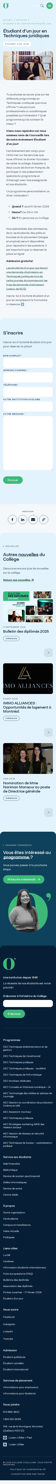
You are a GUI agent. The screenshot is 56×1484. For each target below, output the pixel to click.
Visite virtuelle (11, 1231)
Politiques (8, 1237)
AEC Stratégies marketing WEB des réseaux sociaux (23, 1126)
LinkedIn (8, 1331)
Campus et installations (17, 1224)
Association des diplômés (18, 1286)
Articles (21, 20)
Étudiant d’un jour (13, 1298)
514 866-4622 (11, 1411)
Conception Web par (28, 1474)
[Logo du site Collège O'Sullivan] (6, 5)
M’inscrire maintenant (21, 879)
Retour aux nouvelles (16, 580)
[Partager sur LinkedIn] (22, 519)
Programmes (11, 1040)
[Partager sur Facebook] (12, 519)
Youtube (8, 1338)
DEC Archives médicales (17, 1080)
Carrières (8, 1261)
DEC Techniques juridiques (18, 1062)
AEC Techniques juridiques (18, 1118)
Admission (10, 1350)
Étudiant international (15, 1369)
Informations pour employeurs (20, 1387)
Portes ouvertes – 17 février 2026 (22, 1292)
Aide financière (11, 1163)
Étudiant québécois (14, 1357)
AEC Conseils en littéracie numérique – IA (27, 1087)
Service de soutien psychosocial (21, 1176)
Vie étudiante (10, 1218)
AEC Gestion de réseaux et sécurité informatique (23, 1135)
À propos (9, 1205)
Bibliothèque (10, 1169)
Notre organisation (14, 1212)
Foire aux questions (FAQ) (18, 1273)
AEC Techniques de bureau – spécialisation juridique (27, 1144)
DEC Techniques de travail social (21, 1056)
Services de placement (18, 1380)
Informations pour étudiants (19, 1393)
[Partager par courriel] (33, 519)
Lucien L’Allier (16, 1444)
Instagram (9, 1324)
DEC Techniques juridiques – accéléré (24, 1068)
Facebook (9, 1316)
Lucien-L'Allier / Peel (20, 1437)
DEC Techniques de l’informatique (22, 1074)
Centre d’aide (10, 1194)
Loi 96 (6, 1255)
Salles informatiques (15, 1182)
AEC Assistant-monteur (17, 1111)
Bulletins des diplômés (16, 1279)
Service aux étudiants (17, 1157)
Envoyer (12, 480)
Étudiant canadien (13, 1363)
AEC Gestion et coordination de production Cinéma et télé (28, 1104)
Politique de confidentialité (28, 1469)
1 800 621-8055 (12, 1419)
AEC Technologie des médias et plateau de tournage (27, 1095)
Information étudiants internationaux (24, 1267)
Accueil (8, 20)
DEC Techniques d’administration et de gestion (25, 1048)
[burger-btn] (49, 5)
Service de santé (12, 1188)
